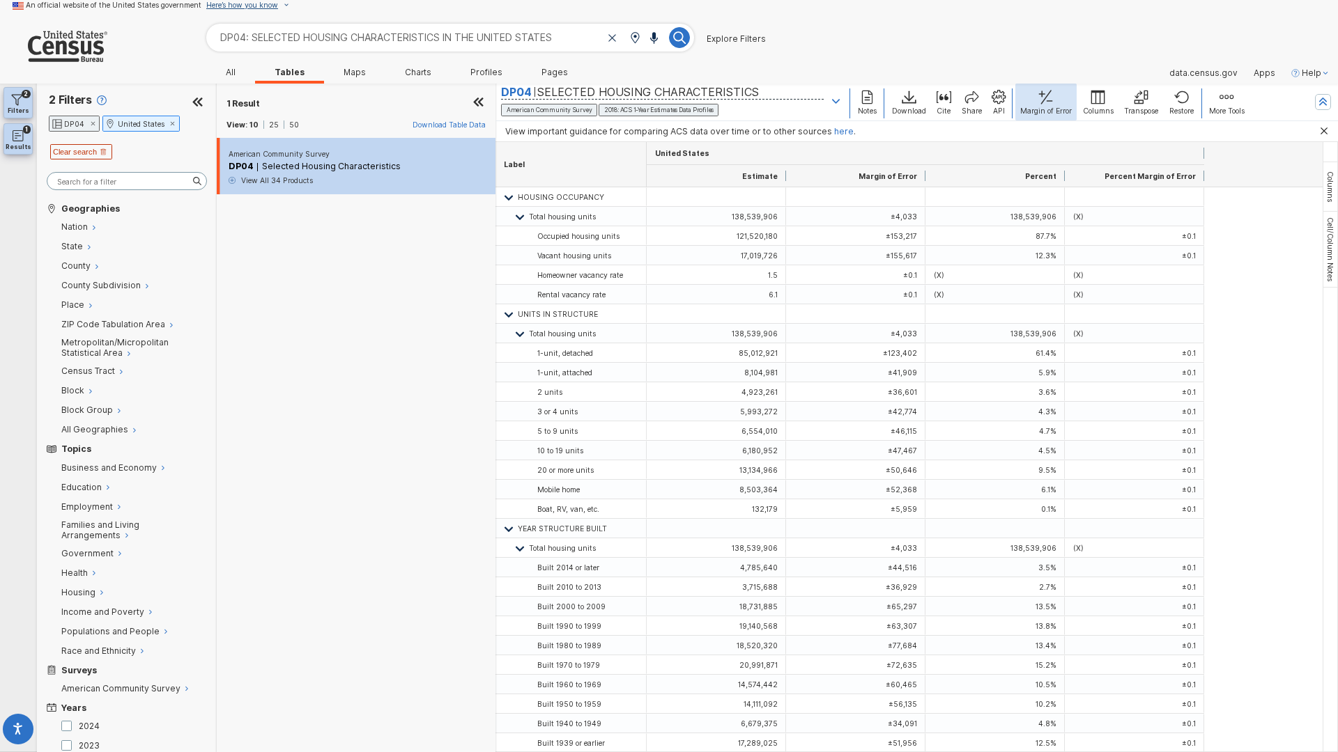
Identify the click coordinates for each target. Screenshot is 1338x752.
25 (274, 124)
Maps (355, 72)
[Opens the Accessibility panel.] (18, 731)
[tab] (1330, 187)
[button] (635, 38)
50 (294, 124)
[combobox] (450, 37)
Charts (418, 72)
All (231, 72)
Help (1311, 73)
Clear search (75, 152)
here (844, 131)
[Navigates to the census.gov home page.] (53, 57)
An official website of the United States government (113, 5)
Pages (554, 72)
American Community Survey (279, 154)
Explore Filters (736, 39)
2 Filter (70, 100)
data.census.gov (1203, 73)
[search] (127, 181)
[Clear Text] (613, 39)
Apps (1264, 73)
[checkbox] (69, 726)
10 (254, 124)
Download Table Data (449, 124)
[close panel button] (479, 103)
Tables (290, 72)
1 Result (243, 103)
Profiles (486, 72)
